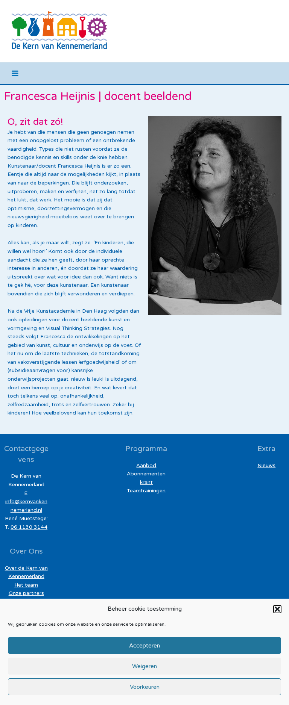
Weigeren (144, 666)
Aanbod (146, 465)
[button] (277, 609)
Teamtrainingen (146, 490)
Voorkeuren (145, 687)
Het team (26, 585)
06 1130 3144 (29, 527)
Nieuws (266, 465)
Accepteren (144, 645)
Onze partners (26, 593)
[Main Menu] (15, 73)
